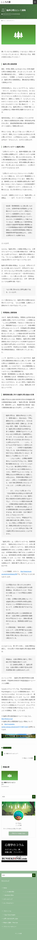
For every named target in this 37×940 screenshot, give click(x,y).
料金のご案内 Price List (10, 922)
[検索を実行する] (34, 796)
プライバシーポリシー (9, 926)
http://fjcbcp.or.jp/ (7, 719)
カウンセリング (7, 14)
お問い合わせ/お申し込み (10, 918)
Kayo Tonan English (9, 915)
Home (5, 888)
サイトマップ (5, 880)
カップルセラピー (8, 903)
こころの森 (6, 2)
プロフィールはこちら (18, 833)
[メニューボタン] (35, 2)
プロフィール (7, 911)
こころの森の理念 (9, 891)
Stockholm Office (9, 895)
